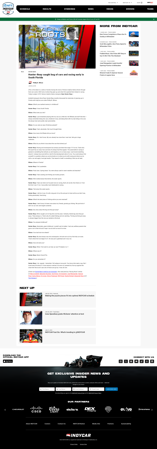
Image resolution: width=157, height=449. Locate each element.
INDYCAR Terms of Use (78, 393)
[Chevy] (16, 409)
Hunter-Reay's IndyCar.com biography (46, 271)
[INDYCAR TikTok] (142, 361)
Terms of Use (83, 444)
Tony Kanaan (32, 278)
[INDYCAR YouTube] (136, 361)
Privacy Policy (74, 444)
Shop (138, 2)
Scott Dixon (55, 274)
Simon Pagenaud (52, 276)
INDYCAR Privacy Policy (95, 393)
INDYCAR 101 (126, 2)
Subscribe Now (111, 389)
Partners (111, 424)
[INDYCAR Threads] (147, 361)
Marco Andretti (34, 274)
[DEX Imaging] (88, 409)
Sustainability (126, 424)
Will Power (61, 276)
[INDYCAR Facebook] (131, 361)
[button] (5, 410)
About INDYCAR (31, 424)
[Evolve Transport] (124, 409)
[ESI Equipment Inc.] (106, 409)
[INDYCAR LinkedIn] (152, 361)
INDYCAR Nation (79, 424)
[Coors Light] (52, 409)
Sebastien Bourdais (45, 274)
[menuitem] (25, 9)
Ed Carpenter (63, 274)
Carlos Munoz (36, 276)
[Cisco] (34, 409)
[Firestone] (142, 409)
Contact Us (62, 424)
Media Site (96, 424)
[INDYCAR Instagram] (121, 361)
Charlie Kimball (69, 276)
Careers (47, 424)
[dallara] (70, 409)
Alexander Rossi (79, 276)
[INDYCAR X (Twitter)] (126, 361)
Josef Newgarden (72, 274)
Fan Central (112, 2)
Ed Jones (43, 276)
